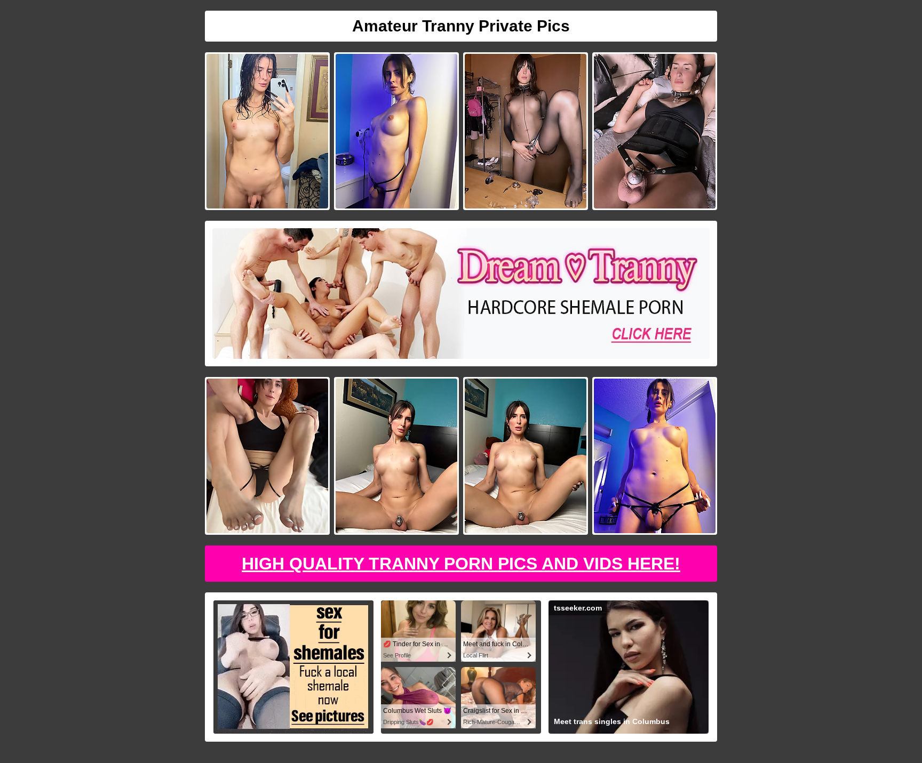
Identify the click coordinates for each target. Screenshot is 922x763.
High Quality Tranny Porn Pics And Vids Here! (461, 563)
